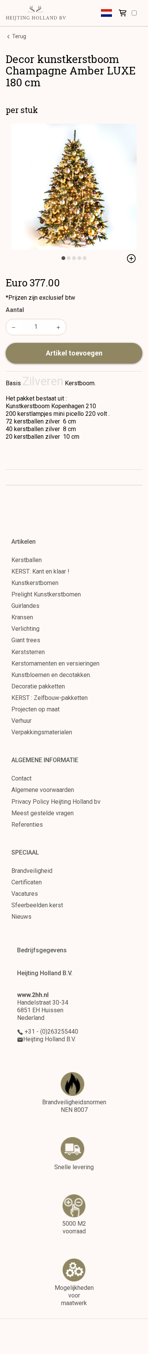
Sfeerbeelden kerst (37, 905)
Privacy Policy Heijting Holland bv (56, 801)
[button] (106, 13)
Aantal (15, 309)
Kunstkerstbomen (34, 583)
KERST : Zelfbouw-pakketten (49, 697)
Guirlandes (25, 605)
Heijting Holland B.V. (49, 1039)
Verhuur (21, 720)
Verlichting (25, 628)
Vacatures (24, 893)
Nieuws (21, 916)
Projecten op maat (35, 709)
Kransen (22, 617)
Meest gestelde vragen (42, 813)
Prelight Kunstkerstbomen (46, 594)
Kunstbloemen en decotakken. (51, 675)
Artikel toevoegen (74, 353)
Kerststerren (28, 652)
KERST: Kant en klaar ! (40, 571)
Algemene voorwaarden (42, 789)
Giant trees (25, 640)
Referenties (27, 824)
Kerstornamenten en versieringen (55, 663)
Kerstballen (26, 560)
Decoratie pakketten (38, 686)
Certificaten (26, 882)
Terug (18, 36)
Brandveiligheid (31, 870)
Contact (21, 778)
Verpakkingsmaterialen (41, 732)
